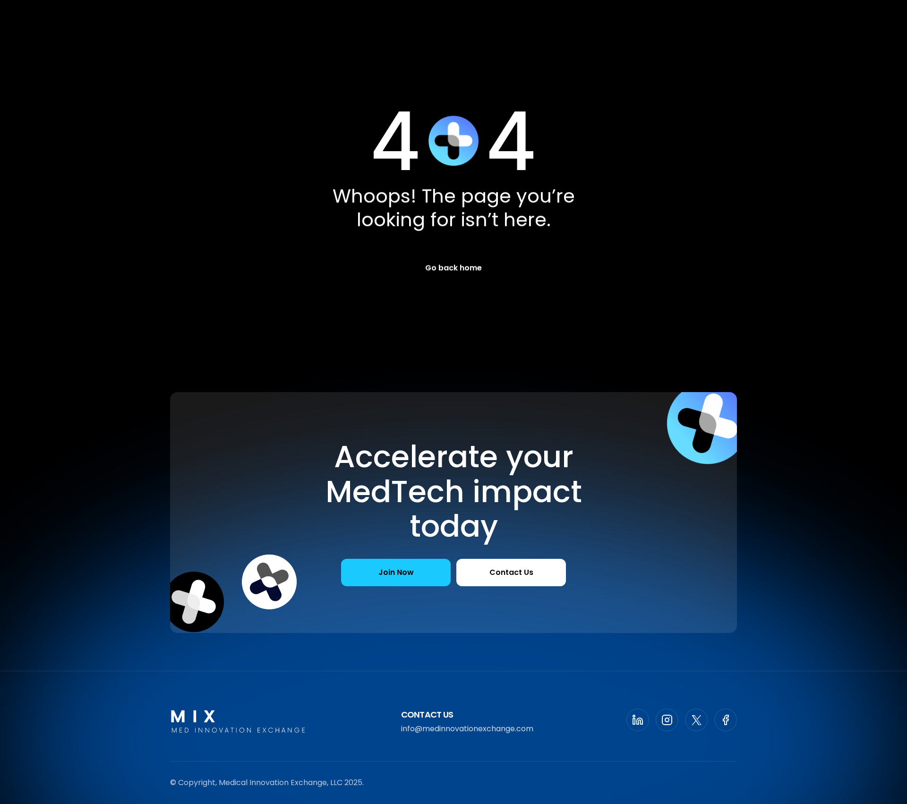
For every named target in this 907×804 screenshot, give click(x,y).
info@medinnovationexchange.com (467, 728)
